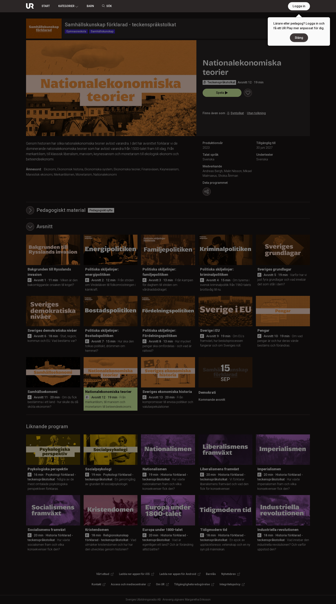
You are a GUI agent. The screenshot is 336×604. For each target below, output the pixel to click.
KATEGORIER (66, 6)
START (46, 6)
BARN (90, 6)
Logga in (299, 6)
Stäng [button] (299, 38)
